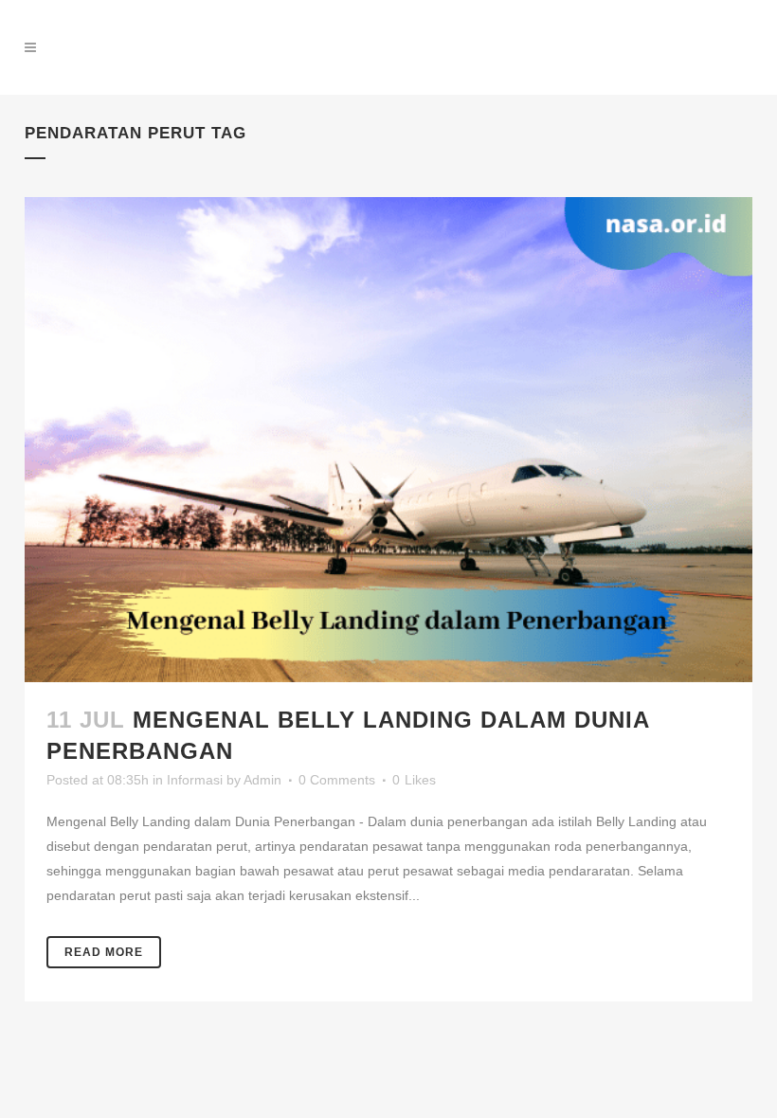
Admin (262, 779)
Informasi (195, 779)
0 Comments (336, 779)
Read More (103, 952)
